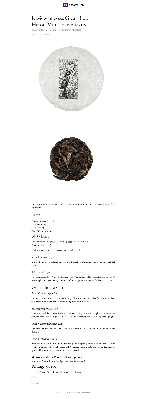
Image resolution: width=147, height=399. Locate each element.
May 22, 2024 (37, 34)
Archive (47, 34)
